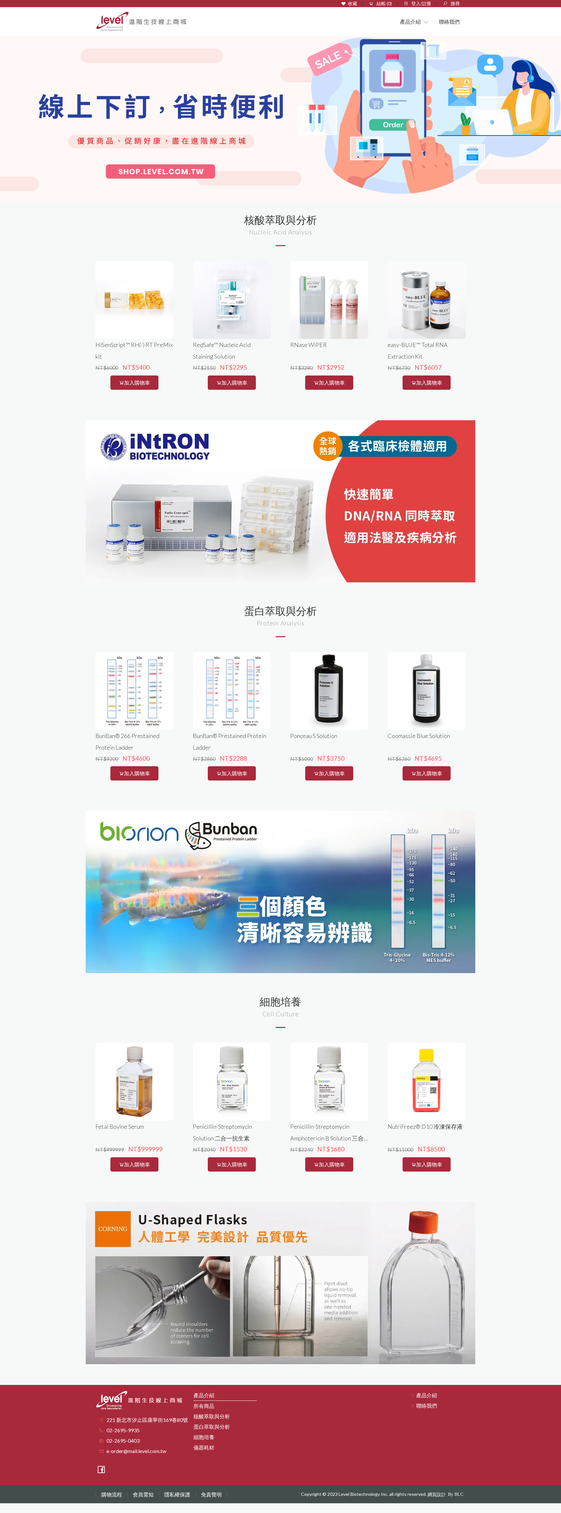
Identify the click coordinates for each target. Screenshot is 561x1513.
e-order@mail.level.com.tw (136, 1451)
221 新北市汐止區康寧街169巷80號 (147, 1420)
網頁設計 (437, 1494)
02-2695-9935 (123, 1430)
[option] (280, 114)
